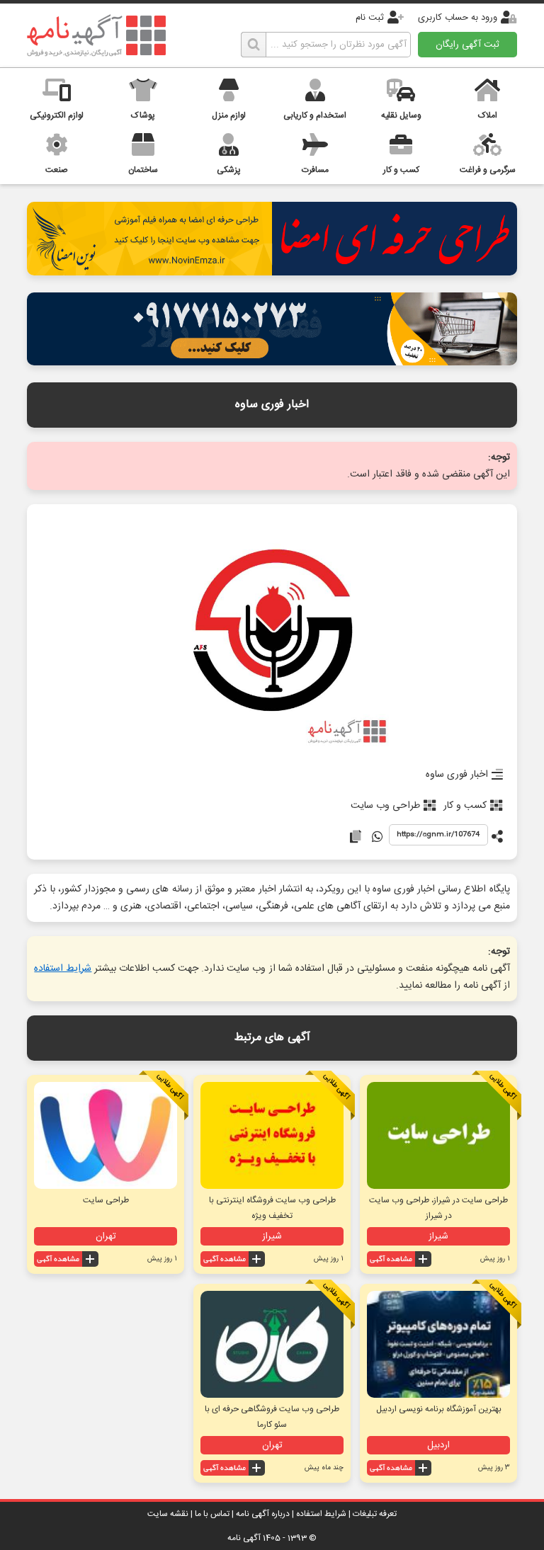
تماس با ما (212, 1514)
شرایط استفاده (62, 968)
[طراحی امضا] (271, 272)
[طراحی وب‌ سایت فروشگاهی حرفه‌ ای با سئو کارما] (271, 1344)
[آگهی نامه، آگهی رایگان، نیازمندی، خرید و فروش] (96, 35)
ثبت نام (370, 17)
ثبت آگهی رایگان (467, 44)
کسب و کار (465, 805)
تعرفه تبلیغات (375, 1514)
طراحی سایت (106, 1200)
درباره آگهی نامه (263, 1514)
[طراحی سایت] (105, 1135)
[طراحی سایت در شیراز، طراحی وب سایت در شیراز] (438, 1135)
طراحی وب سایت (385, 805)
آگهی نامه (244, 1538)
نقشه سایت (167, 1514)
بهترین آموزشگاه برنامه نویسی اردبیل (439, 1409)
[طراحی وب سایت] (271, 361)
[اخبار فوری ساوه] (273, 631)
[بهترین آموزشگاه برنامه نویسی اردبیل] (438, 1344)
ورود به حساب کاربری (457, 17)
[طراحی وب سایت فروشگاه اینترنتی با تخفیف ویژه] (271, 1135)
